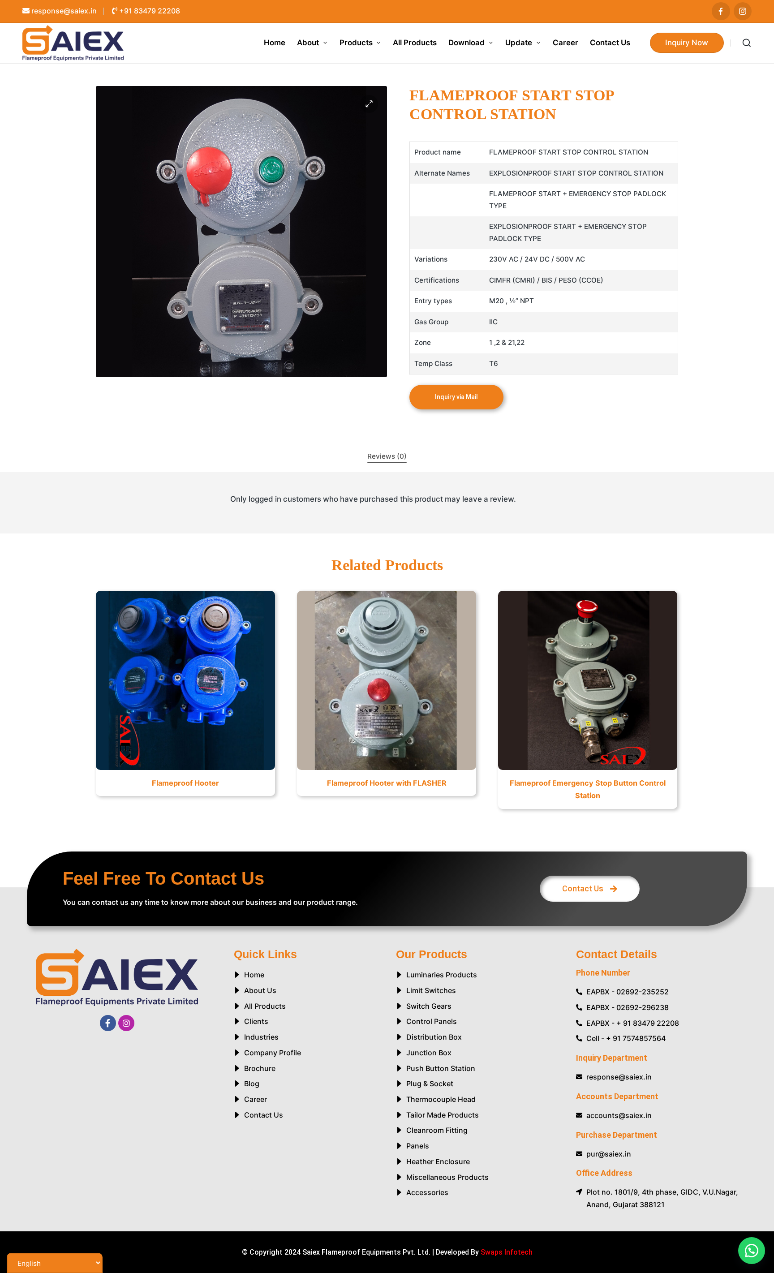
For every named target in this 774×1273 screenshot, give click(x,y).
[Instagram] (126, 1023)
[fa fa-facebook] (721, 11)
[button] (687, 43)
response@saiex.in (63, 10)
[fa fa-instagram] (743, 11)
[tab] (387, 457)
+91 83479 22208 (148, 10)
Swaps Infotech (507, 1252)
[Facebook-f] (108, 1023)
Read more (185, 768)
